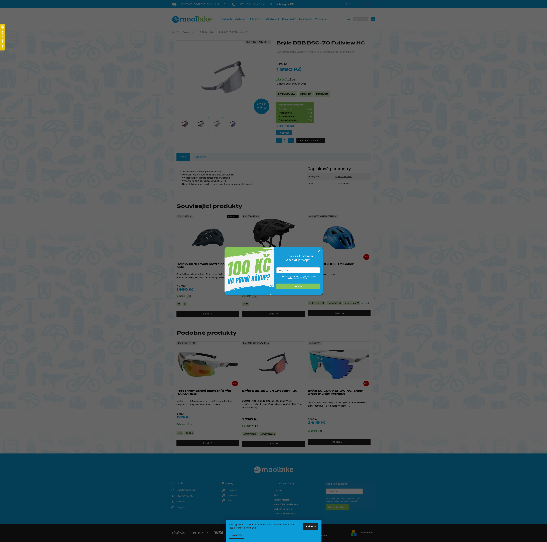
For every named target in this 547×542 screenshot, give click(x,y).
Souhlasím (310, 526)
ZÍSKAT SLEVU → (298, 286)
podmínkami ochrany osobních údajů (302, 277)
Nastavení (237, 535)
